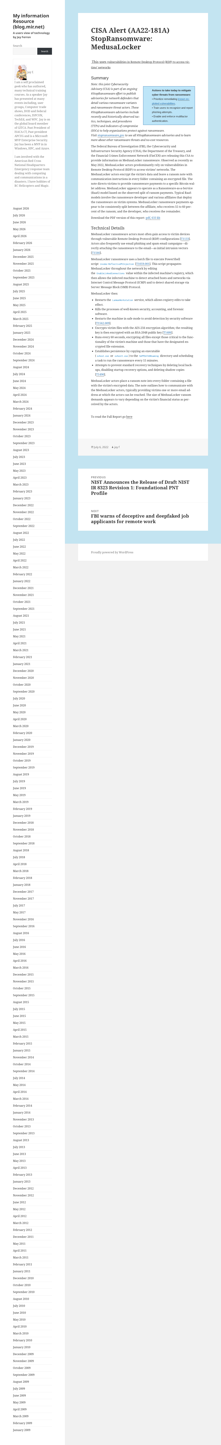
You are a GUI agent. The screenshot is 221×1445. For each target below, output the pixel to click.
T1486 (167, 332)
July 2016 (19, 940)
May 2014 (19, 1085)
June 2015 (19, 1016)
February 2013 (22, 1175)
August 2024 (21, 367)
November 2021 (23, 595)
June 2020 (19, 705)
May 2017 (19, 912)
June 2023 (19, 464)
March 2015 (20, 1037)
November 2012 (23, 1195)
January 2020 (21, 740)
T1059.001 (143, 264)
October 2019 (22, 760)
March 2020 (20, 726)
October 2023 (22, 436)
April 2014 (20, 1092)
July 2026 (19, 215)
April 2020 (20, 719)
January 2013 (21, 1181)
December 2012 (23, 1188)
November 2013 (23, 1119)
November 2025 (23, 264)
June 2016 (19, 947)
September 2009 (24, 1375)
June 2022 (19, 546)
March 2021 (20, 650)
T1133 (185, 239)
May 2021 (19, 636)
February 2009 (22, 1423)
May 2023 (19, 471)
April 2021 (20, 643)
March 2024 (20, 402)
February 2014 (22, 1106)
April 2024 (20, 395)
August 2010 (21, 1299)
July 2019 (19, 781)
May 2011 (19, 1244)
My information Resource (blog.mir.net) (31, 21)
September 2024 (24, 360)
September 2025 (24, 277)
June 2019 (19, 788)
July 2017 (19, 905)
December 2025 (23, 257)
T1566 (96, 253)
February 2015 (22, 1043)
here (129, 417)
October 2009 (22, 1368)
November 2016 (23, 919)
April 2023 (20, 477)
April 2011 (20, 1250)
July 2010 (19, 1306)
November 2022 (23, 512)
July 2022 (19, 540)
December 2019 (23, 747)
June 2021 (19, 629)
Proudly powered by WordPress (112, 552)
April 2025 (20, 312)
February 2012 (22, 1230)
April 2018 (20, 864)
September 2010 (24, 1292)
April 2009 (20, 1409)
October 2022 (22, 519)
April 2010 (20, 1326)
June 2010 (19, 1313)
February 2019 (22, 809)
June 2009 (19, 1395)
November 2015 (23, 981)
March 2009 (20, 1416)
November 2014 (23, 1057)
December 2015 (23, 974)
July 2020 (19, 698)
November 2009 (23, 1361)
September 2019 (24, 767)
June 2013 (19, 1154)
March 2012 (20, 1223)
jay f (117, 447)
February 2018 (22, 878)
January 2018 (21, 885)
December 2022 (23, 505)
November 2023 (23, 429)
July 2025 (19, 291)
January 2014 (21, 1112)
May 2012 (19, 1209)
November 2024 (23, 346)
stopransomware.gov (111, 135)
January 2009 (21, 1430)
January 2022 (21, 581)
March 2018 (20, 871)
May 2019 (19, 795)
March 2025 (20, 319)
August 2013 (21, 1140)
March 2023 (20, 484)
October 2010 (22, 1285)
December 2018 (23, 823)
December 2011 (23, 1237)
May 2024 (19, 388)
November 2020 (23, 678)
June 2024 (19, 381)
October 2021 (22, 602)
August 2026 (21, 208)
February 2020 (22, 733)
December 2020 (23, 671)
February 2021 (22, 657)
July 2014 (19, 1078)
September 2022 (24, 526)
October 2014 (22, 1064)
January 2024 (21, 415)
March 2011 (20, 1257)
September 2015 (24, 995)
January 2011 (21, 1271)
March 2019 (20, 802)
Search (17, 46)
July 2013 (19, 1147)
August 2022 (21, 533)
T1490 (100, 374)
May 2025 (19, 305)
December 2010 (23, 1278)
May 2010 (19, 1319)
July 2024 (19, 374)
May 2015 (19, 1023)
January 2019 (21, 816)
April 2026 (20, 236)
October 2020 (22, 685)
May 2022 (19, 553)
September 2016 (24, 926)
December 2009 (23, 1354)
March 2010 (20, 1333)
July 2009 (19, 1388)
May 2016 (19, 954)
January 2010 (21, 1347)
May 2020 (19, 712)
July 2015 (19, 1009)
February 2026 (22, 243)
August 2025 (21, 284)
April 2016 (20, 961)
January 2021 (21, 664)
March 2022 (20, 567)
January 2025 (21, 333)
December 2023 (23, 422)
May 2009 (19, 1402)
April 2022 (20, 560)
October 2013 (22, 1126)
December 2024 (23, 339)
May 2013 (19, 1161)
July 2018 (19, 857)
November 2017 (23, 898)
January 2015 (21, 1050)
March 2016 (20, 967)
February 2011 (22, 1264)
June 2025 (19, 298)
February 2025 (22, 326)
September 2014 (24, 1071)
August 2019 (21, 774)
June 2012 (19, 1202)
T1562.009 (102, 323)
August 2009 (21, 1382)
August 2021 (21, 616)
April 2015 (20, 1030)
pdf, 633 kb (153, 218)
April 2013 (20, 1168)
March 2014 (20, 1099)
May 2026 (19, 229)
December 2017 (23, 892)
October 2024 (22, 353)
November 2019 (23, 754)
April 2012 (20, 1216)
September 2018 (24, 843)
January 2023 (21, 498)
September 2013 (24, 1133)
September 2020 (24, 691)
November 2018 (23, 829)
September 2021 (24, 609)
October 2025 (22, 270)
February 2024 (22, 408)
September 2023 (24, 443)
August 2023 (21, 450)
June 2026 (19, 222)
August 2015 (21, 1002)
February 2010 (22, 1340)
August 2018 (21, 850)
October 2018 (22, 836)
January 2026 (21, 250)
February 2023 (22, 491)
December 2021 (23, 588)
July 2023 (19, 457)
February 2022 (22, 574)
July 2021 (19, 622)
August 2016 (21, 933)
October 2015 (22, 988)
